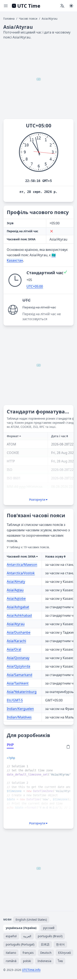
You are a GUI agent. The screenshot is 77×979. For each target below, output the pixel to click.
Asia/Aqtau (15, 590)
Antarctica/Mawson (22, 564)
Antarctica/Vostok (21, 573)
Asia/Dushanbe (18, 632)
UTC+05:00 (34, 286)
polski (27, 961)
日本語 (45, 944)
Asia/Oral (14, 649)
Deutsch (46, 953)
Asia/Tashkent (18, 683)
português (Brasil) (50, 936)
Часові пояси (28, 18)
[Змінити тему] (71, 6)
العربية (27, 936)
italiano (11, 953)
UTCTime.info (31, 970)
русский (48, 928)
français (28, 953)
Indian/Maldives (19, 717)
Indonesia (44, 961)
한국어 (60, 944)
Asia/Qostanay (18, 658)
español (11, 936)
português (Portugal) (20, 944)
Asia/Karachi (16, 641)
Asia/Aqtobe (16, 598)
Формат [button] (13, 436)
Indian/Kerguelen (20, 708)
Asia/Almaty (16, 581)
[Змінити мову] (62, 6)
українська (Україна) (21, 928)
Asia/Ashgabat (18, 607)
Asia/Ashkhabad (19, 615)
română (11, 961)
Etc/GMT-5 (15, 700)
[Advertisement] (38, 79)
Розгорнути (37, 499)
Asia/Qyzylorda (18, 666)
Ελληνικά (64, 953)
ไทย (60, 961)
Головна (9, 18)
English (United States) (31, 920)
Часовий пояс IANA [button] (21, 556)
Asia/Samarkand (19, 675)
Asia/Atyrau (16, 624)
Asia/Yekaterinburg (22, 691)
